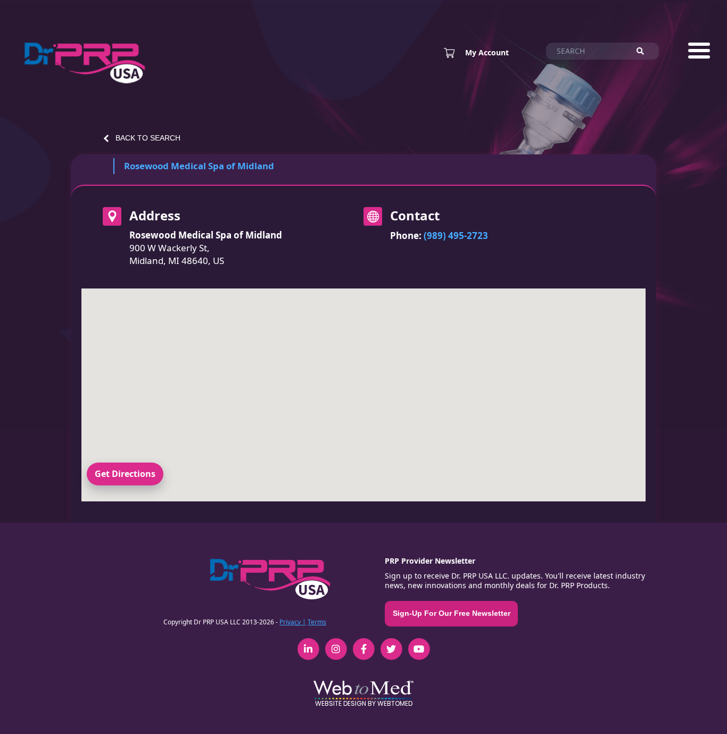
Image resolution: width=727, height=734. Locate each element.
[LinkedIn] (308, 643)
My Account (487, 52)
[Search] (645, 51)
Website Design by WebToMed (363, 703)
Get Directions (125, 474)
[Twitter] (391, 643)
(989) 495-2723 (456, 235)
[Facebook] (363, 643)
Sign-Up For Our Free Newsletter (451, 613)
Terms (317, 621)
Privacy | (292, 621)
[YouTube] (419, 643)
